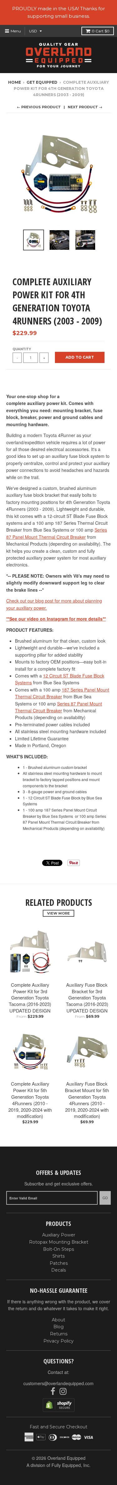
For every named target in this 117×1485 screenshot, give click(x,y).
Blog (58, 1326)
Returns (58, 1334)
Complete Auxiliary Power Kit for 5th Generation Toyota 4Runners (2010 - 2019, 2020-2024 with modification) (30, 1099)
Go (105, 1198)
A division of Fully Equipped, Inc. (58, 1465)
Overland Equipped (66, 1458)
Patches (59, 1263)
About (58, 1320)
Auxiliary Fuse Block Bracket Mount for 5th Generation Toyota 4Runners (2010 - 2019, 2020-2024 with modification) (87, 1099)
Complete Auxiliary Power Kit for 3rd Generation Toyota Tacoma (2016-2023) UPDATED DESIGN (30, 997)
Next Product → (85, 107)
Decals (58, 1270)
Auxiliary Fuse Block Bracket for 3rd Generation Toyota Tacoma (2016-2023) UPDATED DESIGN (87, 997)
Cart (101, 31)
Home (14, 82)
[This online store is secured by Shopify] (59, 1409)
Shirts (58, 1256)
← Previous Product (39, 107)
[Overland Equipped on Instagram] (63, 1391)
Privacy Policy (58, 1341)
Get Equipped (42, 82)
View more (58, 913)
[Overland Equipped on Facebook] (53, 1391)
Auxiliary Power (58, 1235)
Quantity (21, 349)
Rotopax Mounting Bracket (58, 1242)
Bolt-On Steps (58, 1249)
